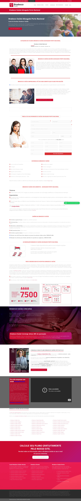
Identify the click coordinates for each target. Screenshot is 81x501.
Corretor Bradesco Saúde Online (64, 471)
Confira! (34, 210)
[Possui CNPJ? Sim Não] (62, 121)
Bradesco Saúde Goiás (15, 433)
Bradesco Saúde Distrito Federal (17, 430)
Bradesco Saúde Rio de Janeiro (59, 420)
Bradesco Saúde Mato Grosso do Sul (40, 423)
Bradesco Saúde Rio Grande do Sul (60, 423)
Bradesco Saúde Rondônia (59, 425)
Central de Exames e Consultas (54, 325)
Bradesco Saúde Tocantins (59, 433)
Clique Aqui (50, 180)
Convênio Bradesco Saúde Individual (18, 471)
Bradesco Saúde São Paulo (59, 430)
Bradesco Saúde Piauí (36, 433)
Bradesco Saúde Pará (36, 427)
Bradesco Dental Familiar (37, 472)
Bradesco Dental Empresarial (38, 474)
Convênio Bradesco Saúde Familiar (18, 472)
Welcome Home (51, 313)
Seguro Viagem (51, 326)
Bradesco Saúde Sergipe (58, 432)
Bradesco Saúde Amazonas (16, 425)
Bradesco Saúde (17, 270)
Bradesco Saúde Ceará (15, 428)
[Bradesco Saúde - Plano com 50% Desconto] (16, 5)
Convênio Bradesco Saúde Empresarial (19, 474)
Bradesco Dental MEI (36, 476)
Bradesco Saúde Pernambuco (38, 432)
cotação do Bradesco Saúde (21, 416)
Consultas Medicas (52, 323)
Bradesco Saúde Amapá (16, 423)
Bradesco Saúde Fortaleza (16, 435)
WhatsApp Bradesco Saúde (63, 481)
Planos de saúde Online (37, 479)
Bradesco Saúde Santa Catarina (60, 428)
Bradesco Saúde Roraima (58, 427)
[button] (72, 203)
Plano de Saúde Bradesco (15, 412)
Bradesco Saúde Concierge (18, 321)
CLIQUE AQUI (30, 277)
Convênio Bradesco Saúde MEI (17, 476)
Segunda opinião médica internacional (56, 321)
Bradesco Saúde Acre (15, 420)
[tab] (32, 46)
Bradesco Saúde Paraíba (37, 428)
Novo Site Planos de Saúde (16, 479)
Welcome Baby (51, 314)
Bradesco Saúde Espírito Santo (17, 432)
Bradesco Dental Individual (37, 471)
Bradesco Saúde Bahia (15, 427)
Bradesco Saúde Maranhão (37, 420)
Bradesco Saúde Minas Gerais (38, 425)
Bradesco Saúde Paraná (37, 430)
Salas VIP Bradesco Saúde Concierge (56, 320)
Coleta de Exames (52, 316)
